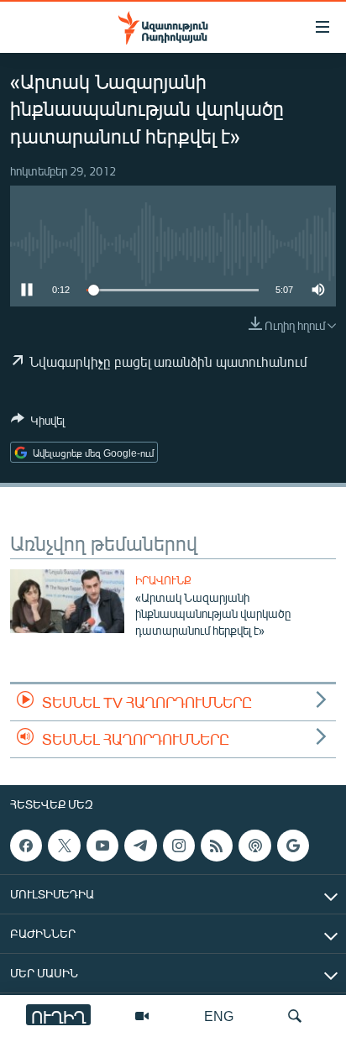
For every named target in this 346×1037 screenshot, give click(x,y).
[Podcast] (254, 846)
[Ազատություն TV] (142, 1016)
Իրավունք (163, 580)
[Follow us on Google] (293, 846)
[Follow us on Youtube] (102, 846)
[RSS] (217, 846)
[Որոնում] (295, 1016)
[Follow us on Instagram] (179, 846)
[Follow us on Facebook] (26, 846)
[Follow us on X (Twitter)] (64, 846)
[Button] (38, 423)
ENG (218, 1016)
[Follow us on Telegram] (140, 846)
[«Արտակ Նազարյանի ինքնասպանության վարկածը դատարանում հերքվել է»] (67, 601)
